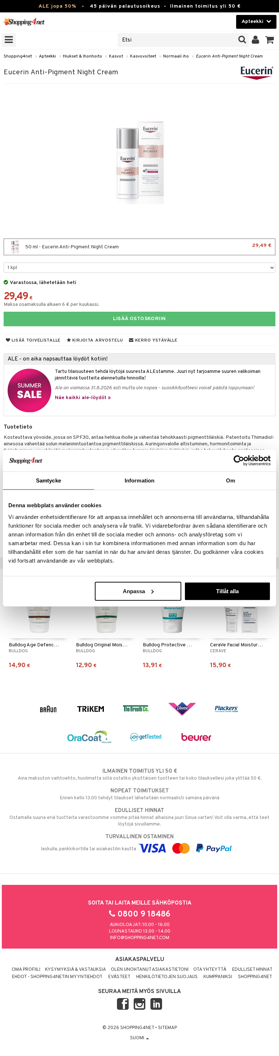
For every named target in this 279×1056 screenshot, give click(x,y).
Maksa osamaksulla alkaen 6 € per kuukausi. (52, 305)
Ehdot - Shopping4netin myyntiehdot (57, 977)
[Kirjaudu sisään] (255, 40)
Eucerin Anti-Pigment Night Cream (229, 56)
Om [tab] (230, 480)
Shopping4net (18, 56)
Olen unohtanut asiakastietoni (150, 970)
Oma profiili (26, 970)
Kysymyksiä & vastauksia (75, 970)
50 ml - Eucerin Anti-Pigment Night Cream (147, 246)
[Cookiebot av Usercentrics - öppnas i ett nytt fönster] (239, 460)
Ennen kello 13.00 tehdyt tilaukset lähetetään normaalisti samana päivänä (139, 794)
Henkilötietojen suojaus (167, 977)
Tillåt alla (227, 591)
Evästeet (119, 977)
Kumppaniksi (217, 977)
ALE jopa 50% (57, 6)
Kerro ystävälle (155, 340)
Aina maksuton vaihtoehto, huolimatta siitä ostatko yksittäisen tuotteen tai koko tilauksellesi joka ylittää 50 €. (140, 774)
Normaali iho (176, 56)
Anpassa (134, 591)
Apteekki (47, 56)
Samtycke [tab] (48, 480)
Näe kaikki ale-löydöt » (83, 398)
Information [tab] (139, 480)
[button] (269, 40)
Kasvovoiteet (143, 56)
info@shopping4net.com (139, 938)
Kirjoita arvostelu (97, 340)
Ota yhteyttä (209, 970)
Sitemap (167, 1028)
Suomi (137, 1038)
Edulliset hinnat (252, 970)
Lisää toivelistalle (36, 340)
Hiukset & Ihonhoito (82, 56)
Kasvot (116, 56)
